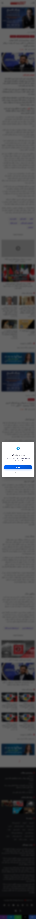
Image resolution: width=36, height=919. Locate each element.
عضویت (18, 467)
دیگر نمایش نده (18, 472)
